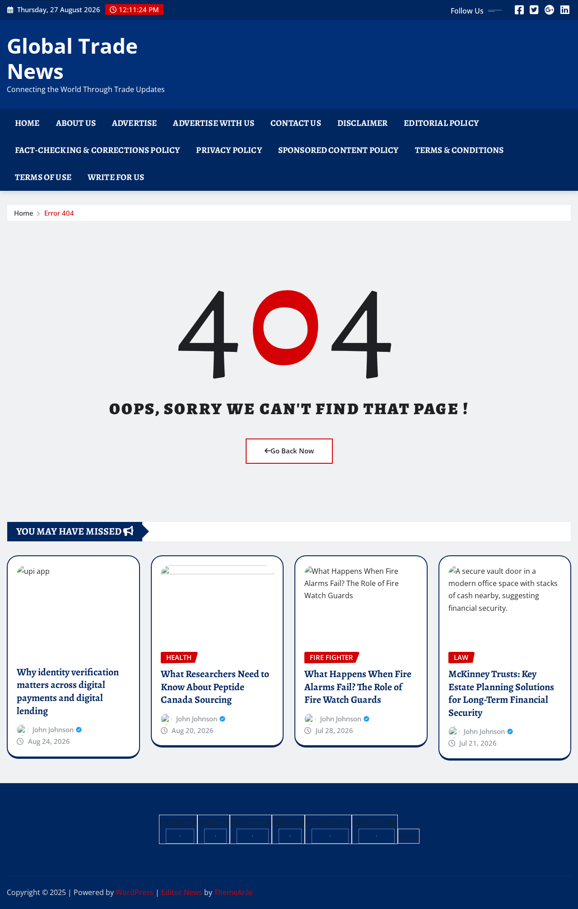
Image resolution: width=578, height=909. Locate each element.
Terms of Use (43, 177)
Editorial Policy (441, 123)
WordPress (135, 892)
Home (27, 123)
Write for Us (116, 177)
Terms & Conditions (459, 150)
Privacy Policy (228, 150)
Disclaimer (362, 123)
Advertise (134, 123)
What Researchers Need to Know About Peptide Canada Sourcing (215, 686)
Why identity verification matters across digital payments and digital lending (68, 691)
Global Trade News (72, 58)
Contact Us (295, 123)
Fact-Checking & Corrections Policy (97, 150)
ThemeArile (233, 892)
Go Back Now (292, 450)
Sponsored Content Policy (338, 150)
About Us (76, 123)
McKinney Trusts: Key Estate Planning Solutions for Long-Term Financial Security (501, 693)
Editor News (181, 892)
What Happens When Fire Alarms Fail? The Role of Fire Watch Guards (357, 686)
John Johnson (53, 729)
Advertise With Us (213, 123)
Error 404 (59, 212)
